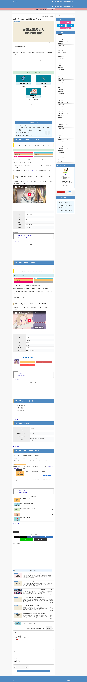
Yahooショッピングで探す (25, 364)
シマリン (66, 174)
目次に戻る (16, 241)
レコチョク (16, 156)
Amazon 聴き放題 (17, 154)
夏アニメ (70, 25)
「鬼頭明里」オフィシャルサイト (24, 373)
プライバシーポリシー (50, 678)
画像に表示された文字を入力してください (22, 658)
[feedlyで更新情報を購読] (66, 185)
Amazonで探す (23, 362)
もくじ (35, 122)
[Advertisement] (33, 113)
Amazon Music (37, 154)
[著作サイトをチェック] (63, 185)
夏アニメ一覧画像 (65, 22)
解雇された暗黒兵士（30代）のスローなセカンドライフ (36, 296)
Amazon (15, 464)
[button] (40, 539)
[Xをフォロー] (65, 185)
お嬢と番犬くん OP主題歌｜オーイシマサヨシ (25, 125)
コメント (15, 639)
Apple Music (16, 152)
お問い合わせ (57, 678)
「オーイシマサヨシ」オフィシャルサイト (25, 235)
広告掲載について (63, 678)
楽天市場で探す (40, 362)
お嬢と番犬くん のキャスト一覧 (23, 132)
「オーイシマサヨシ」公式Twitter (24, 237)
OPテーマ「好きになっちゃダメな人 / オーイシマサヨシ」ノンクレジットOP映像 (34, 127)
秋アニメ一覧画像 (65, 28)
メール (14, 655)
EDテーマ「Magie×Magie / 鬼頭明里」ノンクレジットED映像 (30, 130)
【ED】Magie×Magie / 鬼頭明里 (27, 357)
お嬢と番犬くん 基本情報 (22, 134)
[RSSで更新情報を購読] (67, 185)
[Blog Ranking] (61, 192)
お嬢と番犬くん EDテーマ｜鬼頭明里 (24, 129)
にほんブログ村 (69, 193)
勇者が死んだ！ (31, 170)
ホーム (44, 678)
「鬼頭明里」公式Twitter (22, 375)
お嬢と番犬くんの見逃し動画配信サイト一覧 (25, 135)
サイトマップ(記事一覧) (70, 678)
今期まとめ (61, 25)
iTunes (36, 152)
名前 (14, 651)
